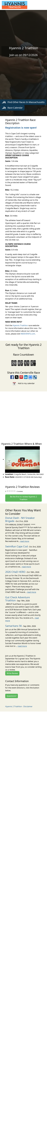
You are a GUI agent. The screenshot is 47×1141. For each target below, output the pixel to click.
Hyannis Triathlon (20, 325)
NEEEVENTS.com (27, 333)
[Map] (23, 415)
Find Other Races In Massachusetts (26, 102)
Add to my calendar (25, 383)
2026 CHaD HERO (15, 572)
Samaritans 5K (13, 625)
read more (24, 541)
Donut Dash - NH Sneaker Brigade (20, 519)
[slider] (11, 491)
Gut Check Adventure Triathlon (17, 599)
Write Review (12, 673)
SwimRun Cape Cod (16, 546)
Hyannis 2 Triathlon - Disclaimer (19, 706)
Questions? (11, 696)
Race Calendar (15, 107)
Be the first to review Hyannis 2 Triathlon (23, 498)
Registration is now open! (21, 127)
